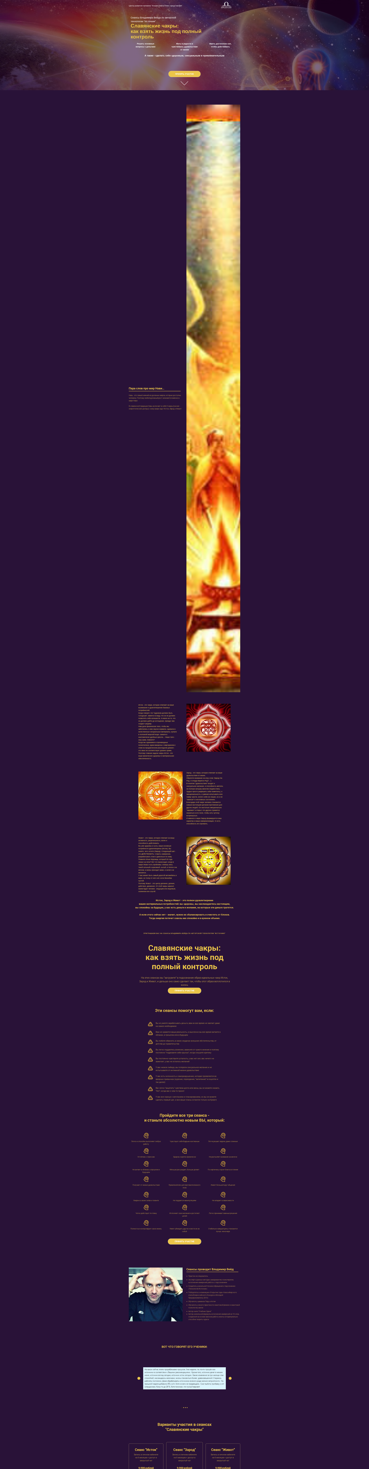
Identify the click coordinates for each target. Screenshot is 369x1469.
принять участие (184, 74)
